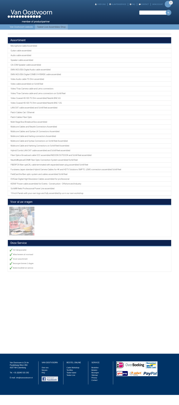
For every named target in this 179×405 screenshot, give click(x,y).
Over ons (101, 4)
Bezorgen (95, 373)
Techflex (70, 370)
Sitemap (94, 375)
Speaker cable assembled (22, 60)
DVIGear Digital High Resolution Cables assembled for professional (40, 179)
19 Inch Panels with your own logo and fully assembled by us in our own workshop (47, 193)
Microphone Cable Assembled (24, 46)
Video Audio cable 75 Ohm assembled (27, 79)
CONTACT (145, 4)
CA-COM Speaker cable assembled (26, 65)
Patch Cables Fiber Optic (21, 117)
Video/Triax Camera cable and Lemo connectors (32, 89)
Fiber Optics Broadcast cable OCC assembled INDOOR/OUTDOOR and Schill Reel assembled (51, 155)
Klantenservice (118, 4)
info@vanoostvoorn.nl (24, 378)
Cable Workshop (73, 368)
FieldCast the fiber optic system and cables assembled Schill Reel (39, 174)
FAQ (133, 4)
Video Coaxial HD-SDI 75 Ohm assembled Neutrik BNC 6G (36, 98)
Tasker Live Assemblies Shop (51, 27)
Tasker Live (71, 375)
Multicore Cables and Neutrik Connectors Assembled (34, 127)
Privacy (94, 378)
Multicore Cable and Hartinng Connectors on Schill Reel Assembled (40, 146)
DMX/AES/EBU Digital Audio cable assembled (30, 70)
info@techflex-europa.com (22, 231)
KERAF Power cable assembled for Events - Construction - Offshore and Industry (46, 184)
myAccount (157, 4)
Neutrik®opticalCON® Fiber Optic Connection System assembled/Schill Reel (44, 160)
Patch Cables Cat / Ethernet (22, 112)
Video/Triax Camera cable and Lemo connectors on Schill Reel (38, 93)
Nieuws (44, 370)
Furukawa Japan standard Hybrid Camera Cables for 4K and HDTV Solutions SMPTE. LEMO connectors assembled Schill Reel (66, 169)
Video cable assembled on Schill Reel (27, 84)
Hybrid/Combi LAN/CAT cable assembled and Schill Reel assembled (40, 150)
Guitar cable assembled (21, 51)
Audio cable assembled (21, 55)
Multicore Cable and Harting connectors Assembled (33, 136)
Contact (94, 380)
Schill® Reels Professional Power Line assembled (32, 188)
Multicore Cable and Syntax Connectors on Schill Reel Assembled (39, 141)
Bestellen (95, 368)
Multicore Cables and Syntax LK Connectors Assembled (35, 131)
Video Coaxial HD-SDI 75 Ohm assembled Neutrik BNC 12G (36, 103)
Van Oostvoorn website (21, 27)
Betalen (94, 370)
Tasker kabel (71, 373)
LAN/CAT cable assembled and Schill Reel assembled (34, 108)
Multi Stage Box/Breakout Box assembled (29, 122)
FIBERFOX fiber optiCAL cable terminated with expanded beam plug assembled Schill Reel (49, 165)
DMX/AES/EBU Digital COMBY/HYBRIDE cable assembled (36, 74)
